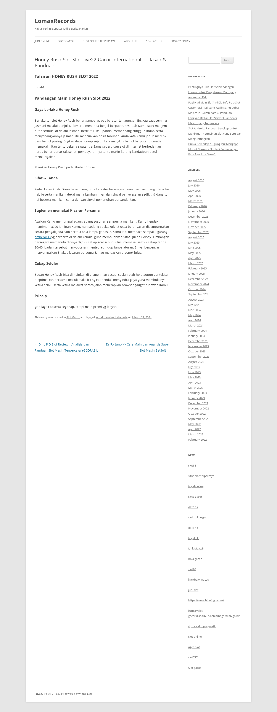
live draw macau (198, 579)
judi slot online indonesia (111, 317)
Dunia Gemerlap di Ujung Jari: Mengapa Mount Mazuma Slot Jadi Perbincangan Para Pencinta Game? (213, 149)
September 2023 (198, 356)
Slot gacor (194, 668)
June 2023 (194, 372)
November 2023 (198, 346)
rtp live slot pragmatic (202, 626)
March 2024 (195, 325)
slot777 (193, 657)
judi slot (193, 590)
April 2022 (194, 429)
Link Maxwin (196, 548)
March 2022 (195, 434)
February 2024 (197, 331)
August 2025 (196, 237)
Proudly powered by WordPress (73, 694)
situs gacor (195, 497)
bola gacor (195, 559)
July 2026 (194, 185)
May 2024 (194, 315)
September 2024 (198, 294)
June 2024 (194, 310)
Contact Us (154, 41)
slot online (195, 637)
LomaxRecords (55, 21)
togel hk (193, 538)
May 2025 (194, 253)
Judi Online (42, 41)
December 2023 (198, 341)
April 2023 (194, 382)
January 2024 (196, 336)
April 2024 (194, 320)
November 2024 (198, 284)
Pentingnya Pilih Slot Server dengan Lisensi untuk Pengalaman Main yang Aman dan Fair (212, 92)
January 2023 (196, 398)
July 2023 (194, 367)
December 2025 (198, 216)
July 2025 (194, 242)
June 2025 (194, 248)
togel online (195, 486)
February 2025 (197, 268)
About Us (130, 41)
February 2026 (197, 206)
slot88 (192, 465)
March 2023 (195, 388)
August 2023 (196, 362)
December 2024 (198, 279)
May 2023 (194, 377)
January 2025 (196, 274)
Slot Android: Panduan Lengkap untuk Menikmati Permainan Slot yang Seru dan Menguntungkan (215, 133)
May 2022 (194, 424)
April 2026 (194, 196)
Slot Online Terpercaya (99, 41)
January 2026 (196, 211)
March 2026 (195, 201)
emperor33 (43, 237)
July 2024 (194, 305)
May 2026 (194, 191)
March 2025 (195, 263)
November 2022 (198, 408)
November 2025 (198, 222)
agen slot (194, 647)
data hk (193, 507)
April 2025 (194, 258)
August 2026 (196, 180)
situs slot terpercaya (201, 476)
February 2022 (197, 439)
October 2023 (197, 351)
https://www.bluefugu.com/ (206, 600)
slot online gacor (198, 517)
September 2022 (198, 419)
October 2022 (197, 414)
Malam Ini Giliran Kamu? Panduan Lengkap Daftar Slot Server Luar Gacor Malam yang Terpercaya (212, 118)
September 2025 (198, 232)
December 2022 (198, 403)
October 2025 (197, 227)
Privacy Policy (180, 41)
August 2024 (196, 299)
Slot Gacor (66, 41)
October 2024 (197, 289)
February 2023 (197, 393)
